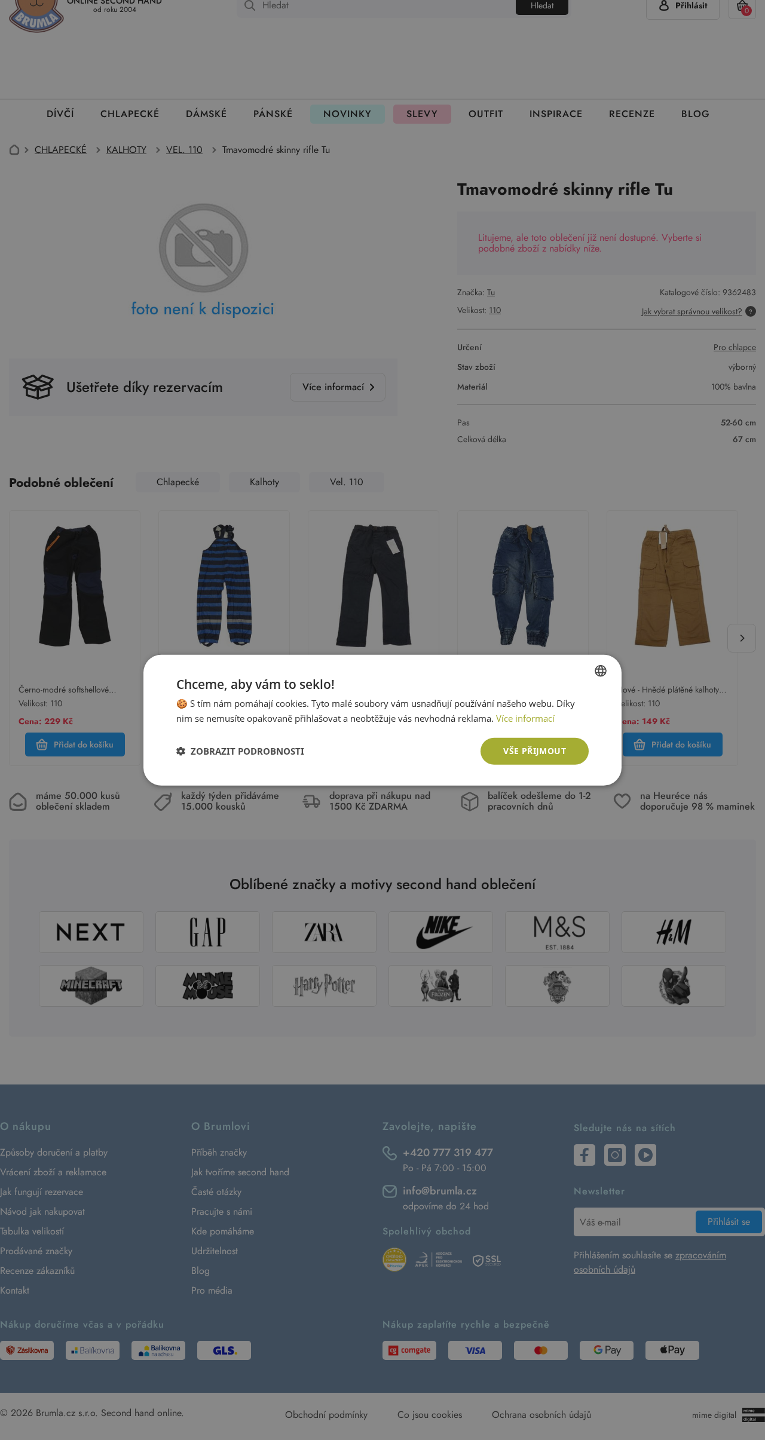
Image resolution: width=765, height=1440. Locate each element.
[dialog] (382, 720)
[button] (240, 751)
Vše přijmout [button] (534, 750)
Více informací (525, 718)
